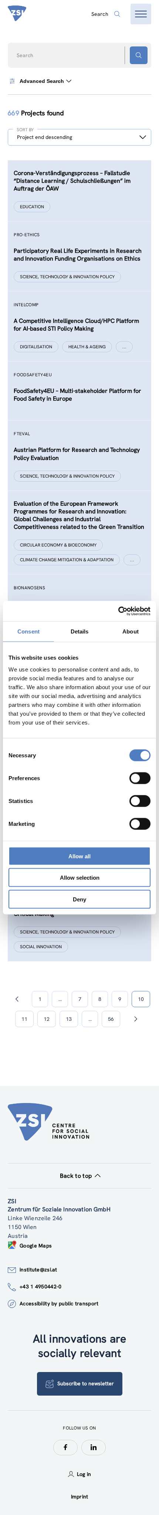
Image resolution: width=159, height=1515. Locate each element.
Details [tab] (80, 631)
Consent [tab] (28, 631)
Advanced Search (42, 81)
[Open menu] (141, 14)
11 (24, 1019)
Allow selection (79, 878)
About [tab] (130, 631)
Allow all (79, 856)
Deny (79, 899)
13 (69, 1019)
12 (47, 1019)
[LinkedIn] (93, 1447)
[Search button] (139, 55)
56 (111, 1019)
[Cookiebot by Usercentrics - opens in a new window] (118, 611)
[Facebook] (65, 1447)
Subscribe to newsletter (85, 1383)
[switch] (139, 778)
